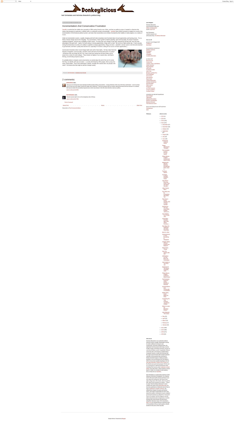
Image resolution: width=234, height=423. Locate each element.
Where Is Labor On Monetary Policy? (166, 308)
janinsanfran (69, 82)
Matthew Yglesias (150, 49)
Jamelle (64, 29)
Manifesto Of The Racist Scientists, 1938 (165, 269)
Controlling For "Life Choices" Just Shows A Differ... (166, 301)
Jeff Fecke (148, 68)
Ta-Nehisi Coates (150, 69)
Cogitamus (149, 43)
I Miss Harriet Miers (165, 189)
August (164, 134)
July (164, 136)
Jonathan (113, 31)
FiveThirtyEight (150, 74)
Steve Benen (149, 77)
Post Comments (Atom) (75, 108)
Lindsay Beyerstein (151, 80)
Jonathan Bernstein (151, 56)
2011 (162, 327)
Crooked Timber (150, 91)
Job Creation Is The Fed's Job (166, 264)
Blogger (124, 418)
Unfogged (148, 54)
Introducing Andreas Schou (165, 142)
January (165, 325)
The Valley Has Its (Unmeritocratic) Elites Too (166, 194)
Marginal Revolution (151, 99)
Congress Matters (150, 89)
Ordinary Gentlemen (151, 82)
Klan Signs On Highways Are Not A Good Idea (165, 228)
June (164, 139)
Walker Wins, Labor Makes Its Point (165, 294)
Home (102, 105)
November (165, 126)
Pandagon (148, 51)
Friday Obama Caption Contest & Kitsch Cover (166, 275)
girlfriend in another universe (157, 388)
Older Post (139, 105)
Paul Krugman (149, 66)
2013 (162, 120)
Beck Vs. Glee (165, 232)
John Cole (148, 71)
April (164, 318)
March (164, 320)
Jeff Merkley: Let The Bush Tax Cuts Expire (165, 258)
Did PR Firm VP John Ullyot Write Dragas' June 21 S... (165, 209)
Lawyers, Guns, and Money (153, 63)
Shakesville (149, 62)
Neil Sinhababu (70, 95)
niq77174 (152, 29)
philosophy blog (163, 385)
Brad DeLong (149, 60)
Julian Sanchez (150, 65)
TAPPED (148, 52)
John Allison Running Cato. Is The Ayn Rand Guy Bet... (166, 183)
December (165, 124)
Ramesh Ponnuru (150, 102)
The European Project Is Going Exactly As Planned (165, 282)
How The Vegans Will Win (165, 253)
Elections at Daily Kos (151, 73)
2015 (162, 116)
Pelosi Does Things (165, 248)
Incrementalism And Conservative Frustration (166, 288)
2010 (162, 329)
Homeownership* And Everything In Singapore (166, 237)
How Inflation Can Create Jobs (165, 215)
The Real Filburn (164, 172)
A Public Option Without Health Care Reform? (166, 243)
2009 (162, 332)
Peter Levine (149, 85)
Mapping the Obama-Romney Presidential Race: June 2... (166, 166)
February (165, 322)
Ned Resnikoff (149, 83)
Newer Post (66, 105)
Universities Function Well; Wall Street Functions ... (166, 221)
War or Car (149, 402)
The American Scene (151, 103)
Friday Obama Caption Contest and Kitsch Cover (166, 158)
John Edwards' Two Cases (166, 313)
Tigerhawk (148, 97)
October (165, 129)
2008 (162, 334)
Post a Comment (69, 102)
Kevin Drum (149, 76)
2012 (162, 122)
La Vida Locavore (150, 88)
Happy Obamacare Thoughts (165, 147)
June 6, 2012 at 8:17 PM (72, 99)
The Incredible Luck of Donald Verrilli (165, 152)
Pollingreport (149, 108)
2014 (162, 118)
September (165, 131)
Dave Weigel (149, 96)
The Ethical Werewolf (160, 35)
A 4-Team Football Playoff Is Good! (165, 176)
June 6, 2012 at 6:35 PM (72, 90)
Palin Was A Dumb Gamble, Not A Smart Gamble (166, 201)
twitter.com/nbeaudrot (151, 28)
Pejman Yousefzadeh (151, 100)
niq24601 (158, 371)
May (164, 316)
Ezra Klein (148, 45)
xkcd (147, 109)
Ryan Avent (149, 79)
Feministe (148, 86)
